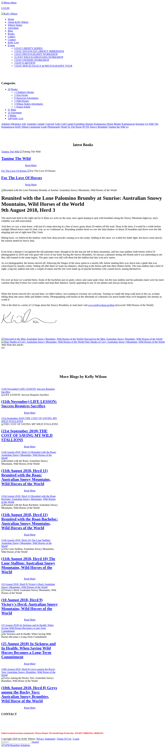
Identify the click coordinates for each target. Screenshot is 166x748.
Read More (31, 165)
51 (9, 109)
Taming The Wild (10, 151)
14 (9, 112)
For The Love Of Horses (14, 171)
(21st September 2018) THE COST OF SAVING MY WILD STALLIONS (27, 435)
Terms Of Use (64, 738)
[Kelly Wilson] (9, 13)
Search (35, 742)
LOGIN (5, 8)
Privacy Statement (46, 738)
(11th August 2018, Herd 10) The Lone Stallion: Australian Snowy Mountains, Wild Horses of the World (26, 543)
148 (10, 118)
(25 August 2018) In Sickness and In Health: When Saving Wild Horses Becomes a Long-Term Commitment (27, 628)
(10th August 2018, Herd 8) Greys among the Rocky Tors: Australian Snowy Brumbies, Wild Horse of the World (28, 672)
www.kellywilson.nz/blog (101, 305)
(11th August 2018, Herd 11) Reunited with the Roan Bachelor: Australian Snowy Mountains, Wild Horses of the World (28, 499)
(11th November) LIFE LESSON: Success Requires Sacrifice (29, 403)
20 (9, 89)
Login (76, 738)
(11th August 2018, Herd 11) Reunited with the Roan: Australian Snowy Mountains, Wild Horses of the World (28, 455)
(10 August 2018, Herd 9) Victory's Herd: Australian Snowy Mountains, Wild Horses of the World (28, 586)
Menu (13, 2)
